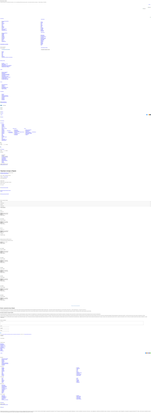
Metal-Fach (42, 30)
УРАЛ (2, 52)
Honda (1, 348)
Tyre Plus (3, 63)
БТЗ (41, 26)
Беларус (42, 27)
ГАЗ (2, 53)
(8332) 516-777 (6, 164)
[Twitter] (150, 114)
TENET (3, 126)
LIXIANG (3, 40)
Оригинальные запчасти (5, 76)
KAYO (42, 44)
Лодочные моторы (16, 131)
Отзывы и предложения (5, 96)
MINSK (42, 43)
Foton (41, 24)
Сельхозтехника (11, 132)
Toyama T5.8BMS (2, 287)
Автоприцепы (78, 397)
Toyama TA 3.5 (2, 229)
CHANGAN (78, 368)
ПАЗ (2, 54)
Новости (3, 155)
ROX (2, 135)
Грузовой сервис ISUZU (5, 78)
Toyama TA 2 (2, 211)
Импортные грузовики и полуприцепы (7, 57)
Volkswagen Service (4, 30)
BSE (2, 392)
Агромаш (42, 28)
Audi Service (3, 29)
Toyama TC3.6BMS (2, 249)
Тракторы (3, 56)
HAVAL (3, 367)
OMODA (3, 35)
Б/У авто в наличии (4, 359)
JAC (2, 24)
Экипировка (42, 39)
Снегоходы (42, 37)
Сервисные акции (4, 77)
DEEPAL (3, 26)
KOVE (3, 391)
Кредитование (4, 398)
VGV (2, 28)
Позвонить (5, 102)
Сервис (1, 69)
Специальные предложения (6, 49)
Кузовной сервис (4, 72)
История (3, 97)
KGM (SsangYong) (4, 128)
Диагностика (3, 75)
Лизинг (27, 134)
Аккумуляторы (79, 398)
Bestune (3, 39)
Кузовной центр (28, 130)
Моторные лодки (43, 38)
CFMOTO (42, 41)
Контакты (3, 99)
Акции (3, 94)
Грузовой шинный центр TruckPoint (6, 65)
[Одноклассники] (149, 114)
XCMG (42, 22)
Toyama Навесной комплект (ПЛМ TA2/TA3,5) (6, 240)
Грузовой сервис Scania (5, 79)
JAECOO (3, 37)
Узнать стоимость (2, 215)
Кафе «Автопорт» (4, 88)
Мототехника (43, 32)
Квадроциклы (43, 35)
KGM (2, 373)
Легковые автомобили (5, 156)
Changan (3, 33)
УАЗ (2, 138)
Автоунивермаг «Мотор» (44, 47)
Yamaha (42, 40)
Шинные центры (2, 60)
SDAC (42, 25)
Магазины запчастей (4, 160)
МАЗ (2, 382)
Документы (3, 364)
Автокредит (3, 85)
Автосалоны (2, 18)
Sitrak (41, 23)
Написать (5, 101)
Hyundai (3, 38)
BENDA (42, 42)
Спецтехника (42, 19)
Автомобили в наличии (4, 44)
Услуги (25, 128)
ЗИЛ (2, 55)
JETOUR (3, 36)
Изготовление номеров (5, 87)
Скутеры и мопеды (43, 36)
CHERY (3, 34)
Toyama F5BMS (2, 277)
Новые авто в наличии (5, 358)
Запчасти (78, 395)
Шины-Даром (4, 64)
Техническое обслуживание (5, 74)
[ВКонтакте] (146, 114)
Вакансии (3, 98)
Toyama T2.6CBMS (2, 220)
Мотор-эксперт (4, 41)
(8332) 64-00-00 (6, 404)
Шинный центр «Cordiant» (5, 66)
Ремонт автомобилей (5, 84)
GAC (2, 25)
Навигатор (78, 382)
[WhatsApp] (150, 353)
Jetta (2, 22)
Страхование (3, 86)
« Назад (1, 114)
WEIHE (42, 29)
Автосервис (3, 395)
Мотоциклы (16, 129)
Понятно (149, 4)
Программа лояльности (5, 95)
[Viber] (149, 353)
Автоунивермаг (79, 396)
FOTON (3, 27)
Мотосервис (3, 73)
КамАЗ (3, 51)
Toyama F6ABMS (2, 296)
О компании (2, 91)
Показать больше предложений (75, 305)
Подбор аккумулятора (28, 132)
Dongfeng (3, 23)
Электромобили (79, 374)
